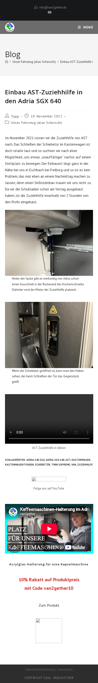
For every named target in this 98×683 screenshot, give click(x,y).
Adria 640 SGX (35, 459)
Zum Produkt (49, 605)
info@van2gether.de (53, 7)
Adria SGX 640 (55, 459)
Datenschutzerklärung (39, 669)
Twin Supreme (60, 464)
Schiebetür (42, 464)
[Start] (6, 62)
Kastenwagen (81, 459)
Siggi (15, 116)
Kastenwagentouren (19, 464)
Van (73, 464)
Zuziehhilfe (85, 464)
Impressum (65, 669)
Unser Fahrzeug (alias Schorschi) (36, 122)
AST (67, 459)
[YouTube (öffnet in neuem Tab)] (49, 12)
